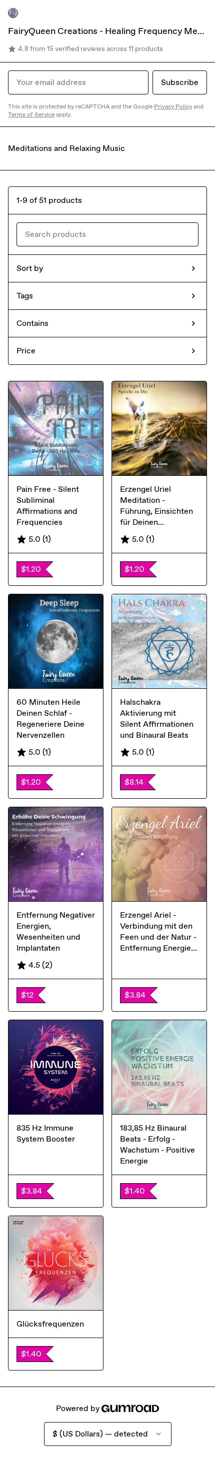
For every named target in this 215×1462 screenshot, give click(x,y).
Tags (24, 295)
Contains (32, 323)
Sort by (29, 268)
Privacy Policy (173, 106)
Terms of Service (31, 114)
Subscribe (179, 82)
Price (26, 350)
